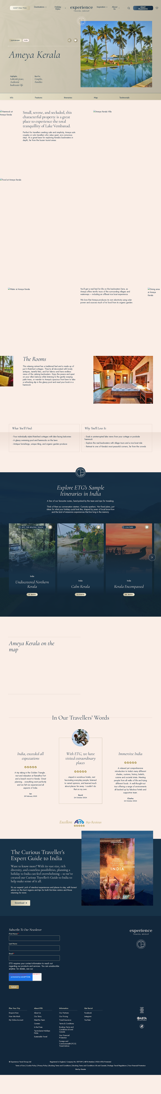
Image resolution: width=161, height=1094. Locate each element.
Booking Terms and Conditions (60, 1066)
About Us (114, 8)
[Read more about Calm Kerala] (80, 558)
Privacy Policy (39, 968)
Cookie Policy (31, 1066)
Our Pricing (63, 1016)
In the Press (38, 1027)
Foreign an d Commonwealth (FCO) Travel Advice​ (67, 1043)
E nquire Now (14, 1013)
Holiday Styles (58, 8)
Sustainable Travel (40, 1036)
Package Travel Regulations (117, 1066)
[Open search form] (129, 8)
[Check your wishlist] (157, 7)
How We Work (14, 1016)
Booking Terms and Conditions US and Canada (66, 1029)
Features (38, 97)
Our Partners (64, 1013)
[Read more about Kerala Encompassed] (129, 558)
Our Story (37, 1016)
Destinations (39, 7)
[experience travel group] (81, 9)
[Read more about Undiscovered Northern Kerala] (32, 558)
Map (96, 97)
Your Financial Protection (64, 1036)
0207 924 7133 (19, 8)
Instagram (88, 1016)
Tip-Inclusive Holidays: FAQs (42, 1032)
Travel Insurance (65, 1020)
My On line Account (16, 1020)
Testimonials (124, 97)
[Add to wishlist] (75, 40)
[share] (69, 40)
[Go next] (152, 557)
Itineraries (68, 97)
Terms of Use (20, 1066)
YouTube (87, 1020)
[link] (141, 939)
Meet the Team (39, 1020)
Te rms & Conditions (66, 1023)
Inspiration (101, 7)
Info (11, 97)
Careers (37, 1023)
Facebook (88, 1013)
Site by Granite (80, 1069)
